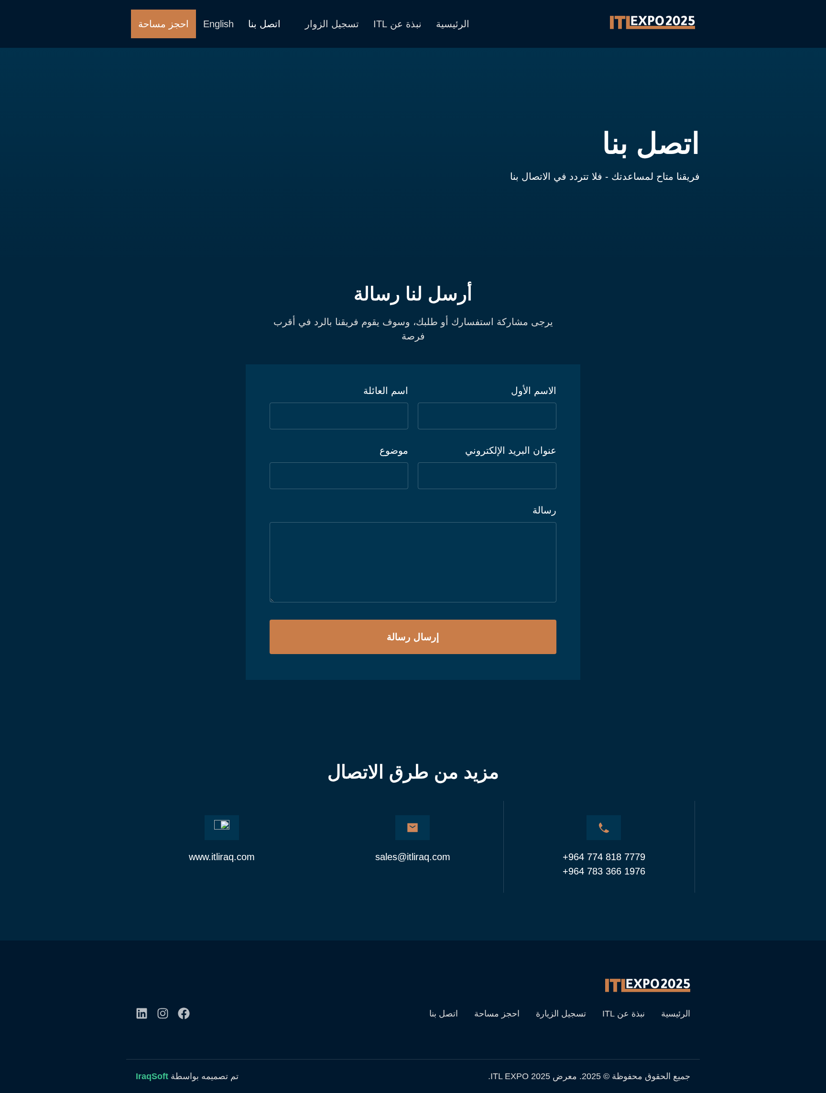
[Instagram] (163, 1013)
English (218, 24)
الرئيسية (452, 24)
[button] (327, 24)
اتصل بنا (264, 24)
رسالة (544, 510)
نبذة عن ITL (397, 24)
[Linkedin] (142, 1013)
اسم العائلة (385, 390)
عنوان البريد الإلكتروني (510, 450)
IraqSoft (152, 1076)
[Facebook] (184, 1013)
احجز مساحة (163, 24)
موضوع (394, 450)
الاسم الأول (533, 390)
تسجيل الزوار (332, 24)
